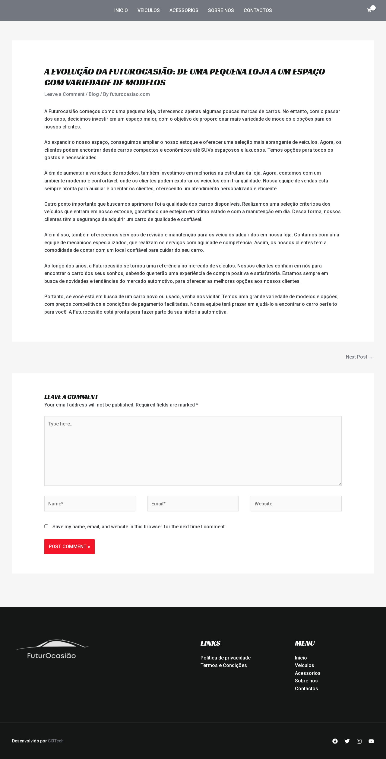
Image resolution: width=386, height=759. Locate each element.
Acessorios (183, 10)
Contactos (258, 10)
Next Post (359, 357)
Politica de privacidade (226, 658)
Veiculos (149, 10)
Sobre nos (221, 10)
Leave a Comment (64, 94)
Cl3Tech (56, 740)
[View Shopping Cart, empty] (369, 10)
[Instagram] (359, 741)
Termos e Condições (224, 665)
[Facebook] (335, 741)
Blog (94, 94)
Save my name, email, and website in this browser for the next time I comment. (139, 527)
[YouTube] (371, 741)
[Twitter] (347, 741)
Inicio (121, 10)
